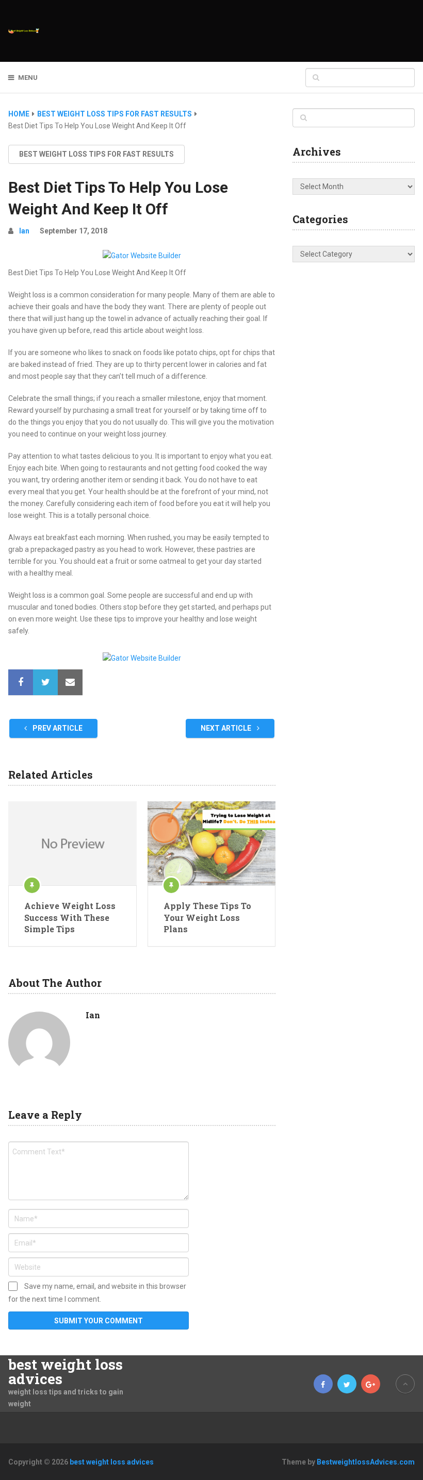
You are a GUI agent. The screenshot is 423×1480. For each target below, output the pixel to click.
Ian (24, 231)
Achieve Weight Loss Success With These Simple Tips (70, 917)
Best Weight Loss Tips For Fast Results (96, 154)
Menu (28, 77)
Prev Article (57, 728)
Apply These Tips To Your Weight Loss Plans (207, 917)
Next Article (227, 728)
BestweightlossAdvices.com (366, 1462)
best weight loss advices (65, 1371)
